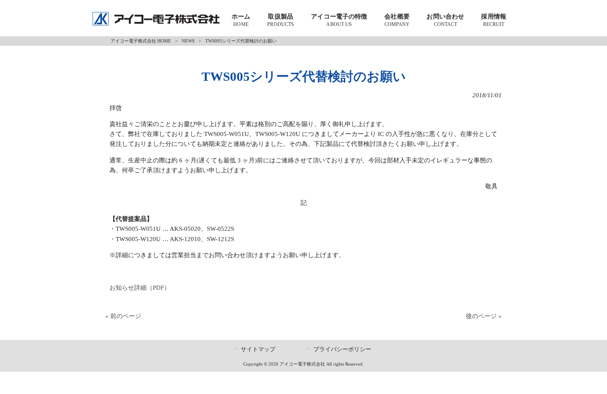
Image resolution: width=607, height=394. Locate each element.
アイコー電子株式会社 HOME (141, 40)
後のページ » (484, 315)
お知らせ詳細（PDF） (139, 287)
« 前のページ (123, 315)
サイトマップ (258, 349)
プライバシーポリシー (342, 349)
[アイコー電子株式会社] (156, 23)
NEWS (188, 40)
